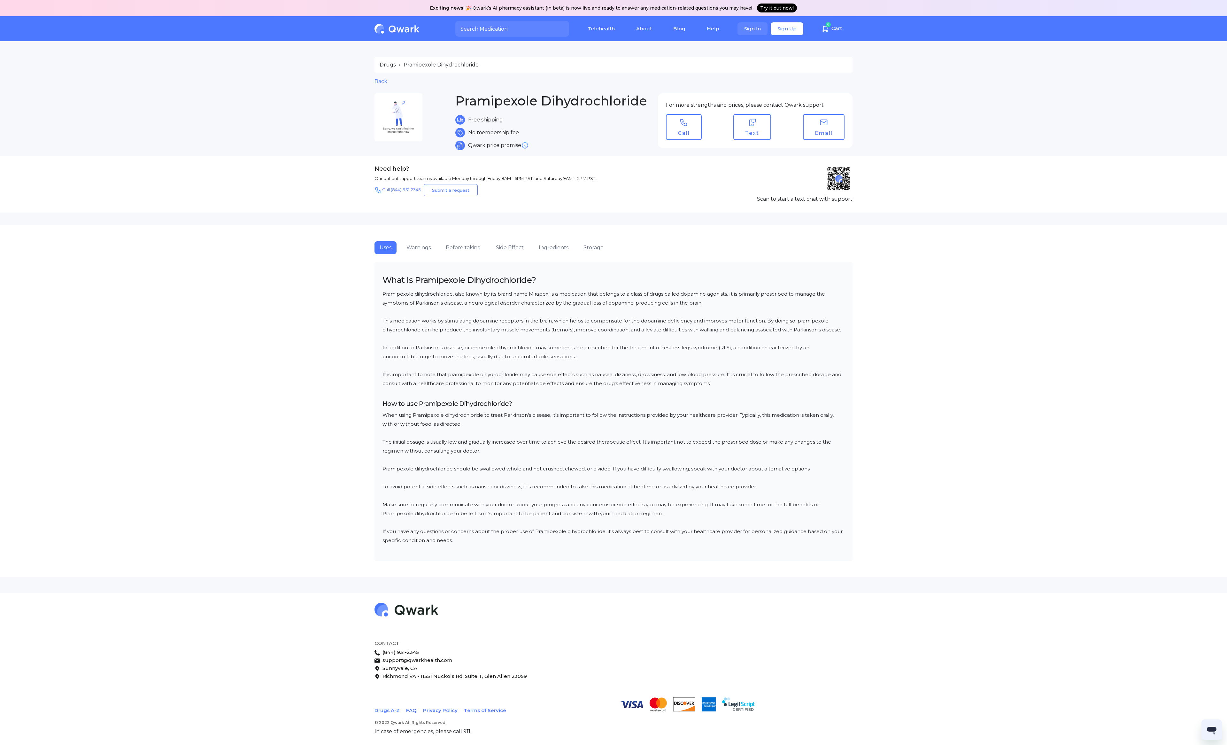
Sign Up (787, 29)
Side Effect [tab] (510, 247)
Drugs (388, 65)
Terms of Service (485, 710)
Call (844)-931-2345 (401, 189)
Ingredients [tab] (553, 247)
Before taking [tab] (463, 247)
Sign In (752, 29)
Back (380, 81)
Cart (834, 27)
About (644, 29)
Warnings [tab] (418, 247)
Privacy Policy (440, 710)
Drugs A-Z (387, 710)
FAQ (411, 710)
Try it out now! (777, 8)
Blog (679, 29)
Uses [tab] (385, 247)
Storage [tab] (593, 247)
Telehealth (601, 29)
